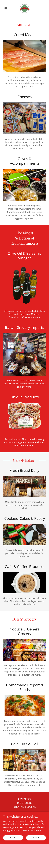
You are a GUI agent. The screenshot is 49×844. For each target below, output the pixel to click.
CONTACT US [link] (24, 799)
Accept (36, 838)
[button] (6, 8)
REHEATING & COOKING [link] (24, 806)
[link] (24, 8)
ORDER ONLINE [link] (24, 803)
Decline (13, 838)
